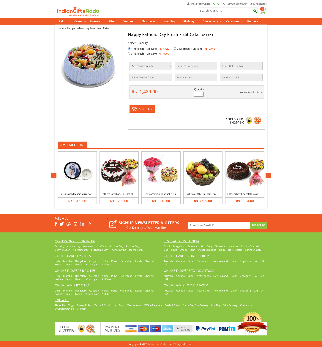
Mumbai (67, 261)
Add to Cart (146, 109)
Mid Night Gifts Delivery (224, 305)
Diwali (167, 246)
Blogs (71, 305)
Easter (238, 249)
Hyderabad (126, 261)
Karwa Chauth (253, 249)
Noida (105, 261)
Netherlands (204, 261)
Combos (128, 21)
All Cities (106, 264)
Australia (168, 261)
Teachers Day (136, 249)
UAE (256, 261)
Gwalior (79, 264)
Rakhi (62, 21)
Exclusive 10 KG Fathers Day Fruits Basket (208, 194)
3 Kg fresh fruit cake (143, 53)
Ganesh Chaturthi (250, 246)
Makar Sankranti (207, 249)
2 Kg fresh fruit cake (189, 48)
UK (262, 261)
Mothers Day (116, 246)
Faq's (122, 305)
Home (60, 28)
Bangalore (80, 261)
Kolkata (59, 264)
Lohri (192, 249)
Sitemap (81, 308)
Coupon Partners (64, 308)
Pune (114, 261)
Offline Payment (153, 305)
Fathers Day (132, 246)
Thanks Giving (118, 249)
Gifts (111, 21)
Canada (180, 261)
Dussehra (193, 246)
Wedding (169, 21)
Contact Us (246, 305)
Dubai (190, 261)
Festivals (252, 21)
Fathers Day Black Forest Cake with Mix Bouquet (128, 194)
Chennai (149, 261)
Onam (183, 249)
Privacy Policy (84, 305)
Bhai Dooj (206, 246)
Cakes (78, 21)
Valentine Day (80, 249)
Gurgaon (94, 261)
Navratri (233, 246)
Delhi (57, 261)
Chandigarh (92, 264)
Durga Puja (179, 246)
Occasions (232, 21)
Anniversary (210, 21)
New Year (101, 246)
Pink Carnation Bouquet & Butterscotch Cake (168, 194)
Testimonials (134, 305)
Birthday (188, 21)
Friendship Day (99, 249)
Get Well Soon (62, 249)
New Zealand (220, 261)
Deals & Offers (172, 305)
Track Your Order (200, 3)
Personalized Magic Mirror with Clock (80, 194)
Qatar (234, 261)
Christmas (220, 246)
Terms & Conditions (105, 305)
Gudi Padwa (170, 249)
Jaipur (69, 264)
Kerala (138, 261)
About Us (60, 305)
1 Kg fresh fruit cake (143, 48)
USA (166, 264)
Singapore (245, 261)
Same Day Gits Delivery (196, 305)
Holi (230, 249)
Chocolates (148, 21)
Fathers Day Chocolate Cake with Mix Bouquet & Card (257, 194)
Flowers (95, 21)
